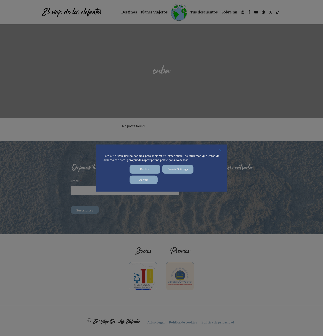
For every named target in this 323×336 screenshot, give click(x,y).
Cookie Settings (178, 169)
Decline (145, 169)
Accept (143, 179)
